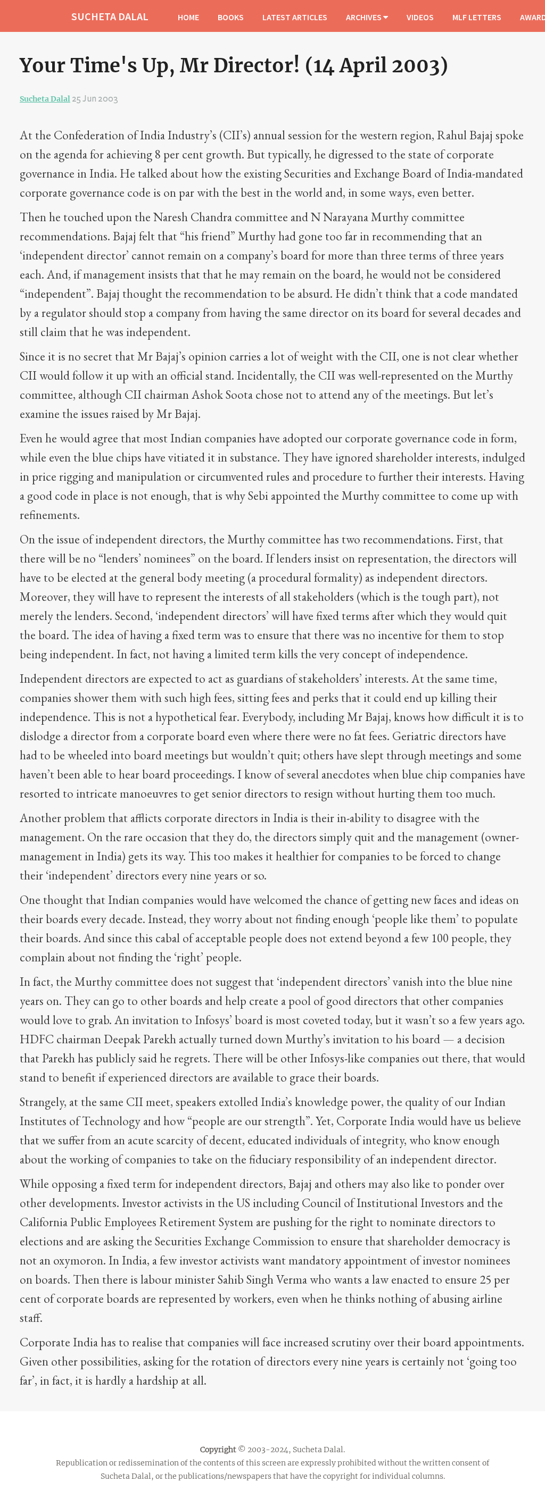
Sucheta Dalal (45, 99)
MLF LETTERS (476, 17)
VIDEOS (420, 17)
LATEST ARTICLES (294, 17)
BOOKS (231, 17)
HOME (188, 17)
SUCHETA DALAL (109, 16)
